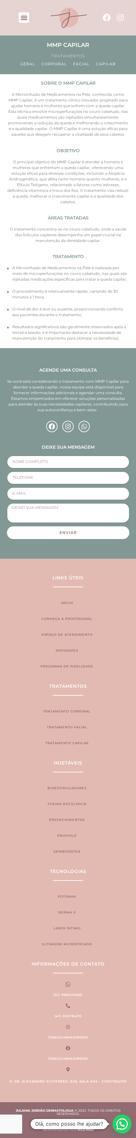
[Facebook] (107, 18)
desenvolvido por (68, 1130)
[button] (24, 17)
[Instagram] (120, 18)
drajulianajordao (68, 1037)
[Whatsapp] (84, 426)
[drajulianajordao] (68, 1027)
